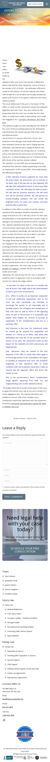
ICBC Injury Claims (14, 614)
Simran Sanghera (11, 589)
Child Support (12, 664)
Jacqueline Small (11, 581)
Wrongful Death (13, 622)
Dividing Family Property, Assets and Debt (23, 669)
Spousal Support (13, 660)
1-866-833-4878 (8, 715)
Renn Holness (10, 576)
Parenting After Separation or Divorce (21, 655)
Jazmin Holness (11, 585)
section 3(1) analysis (10, 268)
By (20, 418)
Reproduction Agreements (17, 677)
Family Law (9, 647)
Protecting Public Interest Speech (19, 631)
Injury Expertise (13, 636)
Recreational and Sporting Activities (20, 627)
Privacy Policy (32, 754)
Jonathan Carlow (11, 594)
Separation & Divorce (15, 651)
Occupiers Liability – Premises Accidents (22, 618)
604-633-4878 (7, 707)
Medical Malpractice (14, 609)
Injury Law (9, 605)
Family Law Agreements (16, 673)
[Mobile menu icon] (47, 4)
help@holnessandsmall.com (12, 699)
